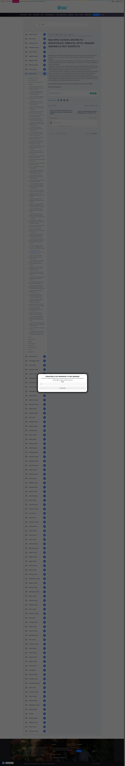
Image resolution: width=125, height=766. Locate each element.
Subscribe (62, 388)
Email (62, 381)
